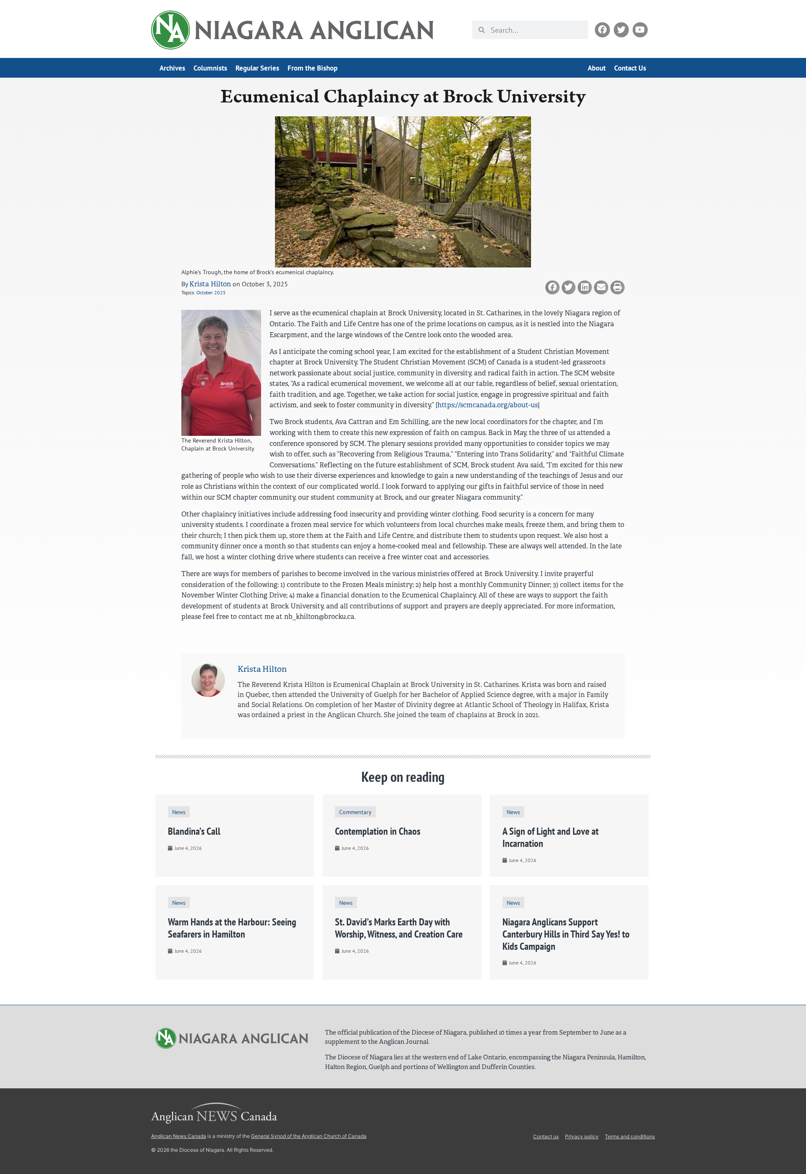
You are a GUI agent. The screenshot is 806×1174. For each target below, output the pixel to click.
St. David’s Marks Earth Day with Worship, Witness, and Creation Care (399, 928)
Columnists (210, 68)
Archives (172, 68)
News (179, 811)
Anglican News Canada (178, 1136)
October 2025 (211, 292)
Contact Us (630, 68)
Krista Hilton (210, 284)
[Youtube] (640, 29)
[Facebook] (602, 29)
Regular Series (257, 68)
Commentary (355, 811)
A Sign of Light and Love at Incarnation (550, 837)
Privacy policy (582, 1136)
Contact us (546, 1136)
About (597, 68)
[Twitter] (621, 29)
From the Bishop (313, 68)
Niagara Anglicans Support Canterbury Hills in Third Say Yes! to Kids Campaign (566, 934)
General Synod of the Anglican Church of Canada (308, 1136)
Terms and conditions (630, 1136)
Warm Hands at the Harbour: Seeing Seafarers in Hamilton (232, 928)
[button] (552, 287)
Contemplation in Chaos (377, 831)
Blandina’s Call (194, 831)
